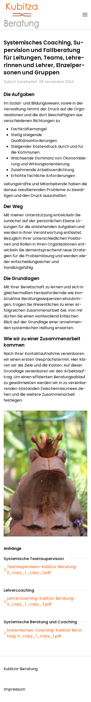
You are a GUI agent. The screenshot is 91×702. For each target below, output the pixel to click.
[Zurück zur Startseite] (22, 14)
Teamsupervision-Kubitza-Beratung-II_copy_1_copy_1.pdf (42, 569)
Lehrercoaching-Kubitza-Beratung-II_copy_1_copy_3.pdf (41, 601)
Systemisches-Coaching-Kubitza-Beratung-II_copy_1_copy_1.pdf (45, 633)
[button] (85, 14)
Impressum (14, 689)
